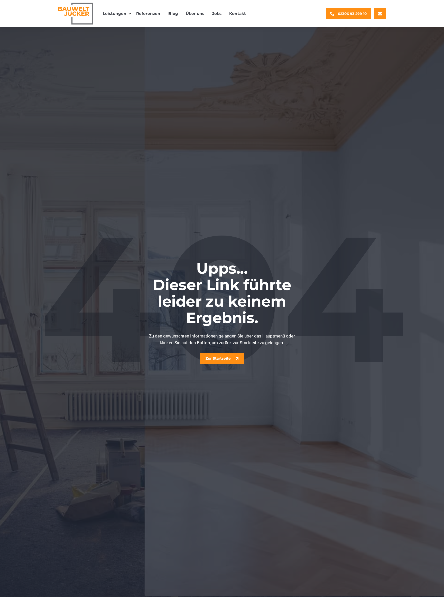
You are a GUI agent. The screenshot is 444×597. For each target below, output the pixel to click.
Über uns (195, 13)
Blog (173, 13)
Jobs (216, 13)
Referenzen (148, 13)
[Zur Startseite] (75, 13)
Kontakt (237, 13)
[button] (115, 13)
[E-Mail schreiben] (380, 13)
